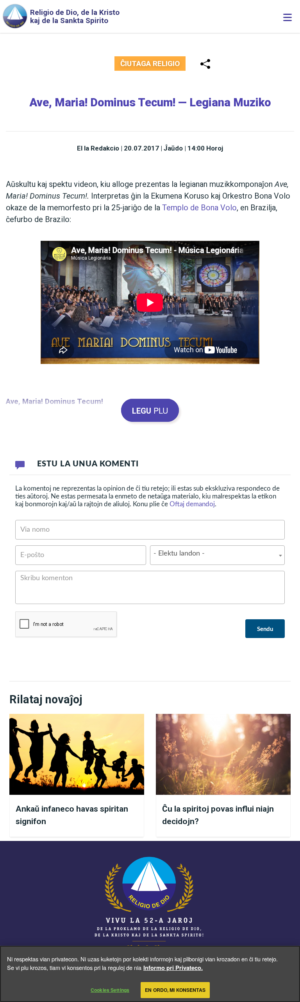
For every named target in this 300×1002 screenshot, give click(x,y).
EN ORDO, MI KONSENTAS (175, 989)
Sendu (265, 629)
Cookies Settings (110, 989)
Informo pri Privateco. (173, 968)
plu (150, 410)
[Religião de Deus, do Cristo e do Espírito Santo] (150, 905)
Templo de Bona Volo (199, 207)
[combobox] (217, 555)
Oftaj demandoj (192, 504)
